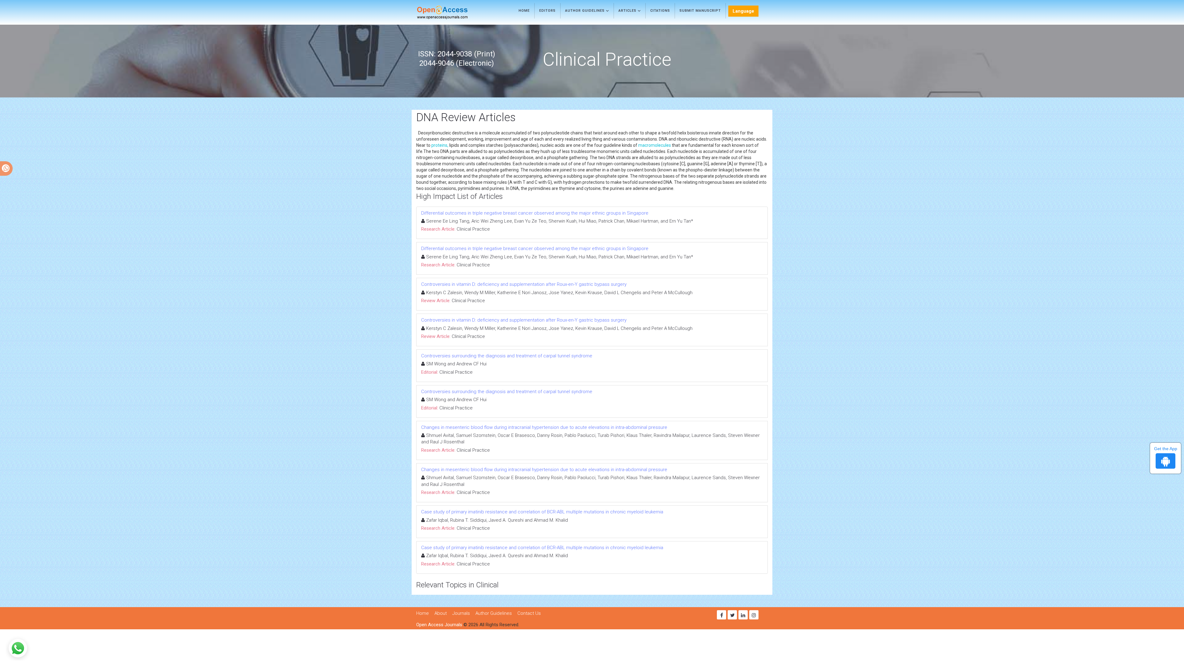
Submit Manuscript (700, 11)
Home (524, 11)
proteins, (439, 145)
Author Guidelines (585, 11)
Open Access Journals (439, 624)
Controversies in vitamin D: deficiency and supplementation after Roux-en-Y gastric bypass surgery (524, 284)
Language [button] (743, 11)
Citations (660, 11)
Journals (461, 613)
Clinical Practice (473, 229)
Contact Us (529, 613)
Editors (547, 11)
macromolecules (654, 145)
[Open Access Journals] (451, 12)
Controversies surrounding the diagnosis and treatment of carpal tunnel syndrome (506, 356)
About (440, 613)
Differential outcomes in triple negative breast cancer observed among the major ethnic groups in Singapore (534, 213)
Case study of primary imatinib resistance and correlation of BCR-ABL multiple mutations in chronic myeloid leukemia (542, 512)
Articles (628, 11)
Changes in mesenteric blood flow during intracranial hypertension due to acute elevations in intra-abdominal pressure (544, 427)
